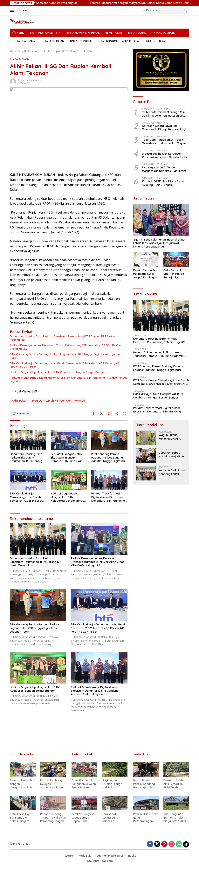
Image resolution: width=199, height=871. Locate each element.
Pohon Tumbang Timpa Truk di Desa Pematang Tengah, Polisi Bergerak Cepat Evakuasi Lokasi (53, 817)
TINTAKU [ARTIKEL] (163, 32)
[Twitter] (157, 844)
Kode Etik (85, 855)
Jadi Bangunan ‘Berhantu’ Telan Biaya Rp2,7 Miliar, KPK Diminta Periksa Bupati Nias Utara (176, 817)
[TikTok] (186, 844)
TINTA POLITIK (137, 32)
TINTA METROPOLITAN (44, 32)
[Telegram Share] (117, 413)
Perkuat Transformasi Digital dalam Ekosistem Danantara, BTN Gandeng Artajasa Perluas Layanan (68, 379)
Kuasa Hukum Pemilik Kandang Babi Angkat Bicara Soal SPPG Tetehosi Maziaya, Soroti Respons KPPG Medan (145, 784)
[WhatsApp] (179, 844)
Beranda (15, 51)
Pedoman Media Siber (109, 855)
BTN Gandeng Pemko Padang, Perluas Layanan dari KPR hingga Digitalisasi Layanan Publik (65, 355)
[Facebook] (150, 844)
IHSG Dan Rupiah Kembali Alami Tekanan (58, 400)
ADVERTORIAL (131, 41)
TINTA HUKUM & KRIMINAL (83, 32)
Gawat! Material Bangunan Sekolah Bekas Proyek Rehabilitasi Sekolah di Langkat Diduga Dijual (84, 784)
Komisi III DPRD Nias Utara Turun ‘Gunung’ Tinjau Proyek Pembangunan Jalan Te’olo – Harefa (163, 183)
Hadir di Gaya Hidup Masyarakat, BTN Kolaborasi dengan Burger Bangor (57, 372)
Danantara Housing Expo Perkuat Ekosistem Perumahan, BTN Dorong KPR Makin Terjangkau (62, 338)
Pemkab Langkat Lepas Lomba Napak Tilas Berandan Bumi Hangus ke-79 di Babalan (83, 817)
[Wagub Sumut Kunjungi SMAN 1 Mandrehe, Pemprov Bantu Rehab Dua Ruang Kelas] (146, 438)
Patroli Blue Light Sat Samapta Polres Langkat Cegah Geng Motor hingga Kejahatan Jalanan (22, 817)
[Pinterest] (164, 844)
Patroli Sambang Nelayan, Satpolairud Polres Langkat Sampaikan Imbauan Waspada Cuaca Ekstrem (52, 784)
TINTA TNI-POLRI (80, 41)
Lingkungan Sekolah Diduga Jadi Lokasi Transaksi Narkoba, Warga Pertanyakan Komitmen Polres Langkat (113, 784)
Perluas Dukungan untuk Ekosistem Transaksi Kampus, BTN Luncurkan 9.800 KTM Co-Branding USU (65, 347)
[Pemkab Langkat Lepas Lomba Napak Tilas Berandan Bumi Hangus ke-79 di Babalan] (84, 803)
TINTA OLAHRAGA (23, 41)
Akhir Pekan (19, 400)
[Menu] (12, 10)
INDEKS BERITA (155, 41)
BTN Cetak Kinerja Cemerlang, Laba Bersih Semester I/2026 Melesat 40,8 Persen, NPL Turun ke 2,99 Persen (65, 365)
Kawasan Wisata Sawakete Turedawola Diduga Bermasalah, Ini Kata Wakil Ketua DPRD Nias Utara (165, 127)
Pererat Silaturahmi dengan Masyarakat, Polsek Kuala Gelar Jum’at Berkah (114, 3)
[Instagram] (171, 844)
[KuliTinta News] (26, 21)
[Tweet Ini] (101, 413)
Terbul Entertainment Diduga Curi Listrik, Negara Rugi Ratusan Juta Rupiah (163, 113)
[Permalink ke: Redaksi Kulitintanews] (13, 81)
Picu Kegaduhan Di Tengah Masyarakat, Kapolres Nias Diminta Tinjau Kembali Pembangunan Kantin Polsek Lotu (165, 169)
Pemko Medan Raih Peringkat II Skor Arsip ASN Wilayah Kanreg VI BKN (145, 274)
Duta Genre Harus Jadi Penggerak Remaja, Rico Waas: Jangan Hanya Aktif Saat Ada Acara (175, 274)
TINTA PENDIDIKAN (52, 41)
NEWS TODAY (113, 32)
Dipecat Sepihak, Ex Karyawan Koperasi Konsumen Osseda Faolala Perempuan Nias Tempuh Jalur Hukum (165, 155)
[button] (185, 10)
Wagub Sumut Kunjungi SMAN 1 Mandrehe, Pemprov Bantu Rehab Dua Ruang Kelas (172, 436)
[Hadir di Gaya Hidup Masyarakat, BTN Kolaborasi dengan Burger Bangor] (69, 480)
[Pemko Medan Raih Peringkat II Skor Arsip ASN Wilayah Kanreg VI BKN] (146, 259)
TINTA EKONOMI (106, 41)
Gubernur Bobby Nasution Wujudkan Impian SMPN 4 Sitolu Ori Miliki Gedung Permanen (172, 454)
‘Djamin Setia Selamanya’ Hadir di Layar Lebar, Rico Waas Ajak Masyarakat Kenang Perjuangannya (159, 243)
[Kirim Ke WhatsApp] (124, 413)
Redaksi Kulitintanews (29, 80)
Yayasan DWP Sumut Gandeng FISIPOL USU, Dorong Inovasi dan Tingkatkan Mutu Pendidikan (172, 472)
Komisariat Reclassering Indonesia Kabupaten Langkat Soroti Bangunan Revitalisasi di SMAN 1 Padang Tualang (112, 817)
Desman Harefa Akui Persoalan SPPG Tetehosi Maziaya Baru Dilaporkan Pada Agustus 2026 (174, 784)
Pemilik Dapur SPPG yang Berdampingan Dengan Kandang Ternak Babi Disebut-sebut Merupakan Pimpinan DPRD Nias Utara (146, 817)
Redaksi (69, 855)
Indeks (23, 10)
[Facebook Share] (93, 413)
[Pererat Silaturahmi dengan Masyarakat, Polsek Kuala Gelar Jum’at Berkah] (23, 769)
